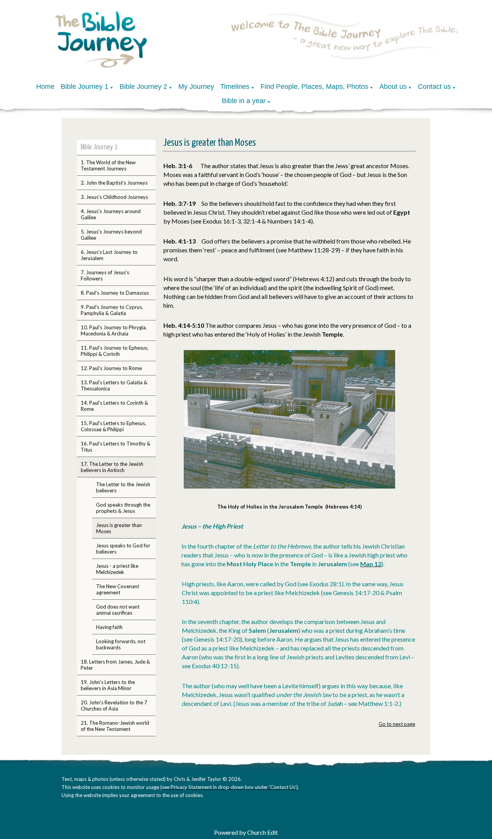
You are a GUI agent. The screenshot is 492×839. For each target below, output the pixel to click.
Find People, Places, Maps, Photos (314, 86)
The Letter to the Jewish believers (123, 487)
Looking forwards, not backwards (120, 644)
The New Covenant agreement (117, 589)
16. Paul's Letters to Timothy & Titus (115, 446)
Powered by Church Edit (246, 832)
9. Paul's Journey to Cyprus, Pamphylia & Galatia (112, 310)
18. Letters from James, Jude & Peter (115, 665)
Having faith (109, 627)
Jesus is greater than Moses (119, 528)
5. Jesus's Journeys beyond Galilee (111, 235)
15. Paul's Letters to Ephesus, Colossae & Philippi (113, 426)
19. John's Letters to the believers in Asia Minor (108, 685)
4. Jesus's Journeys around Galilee (111, 214)
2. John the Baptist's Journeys (114, 183)
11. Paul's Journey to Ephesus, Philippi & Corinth (114, 351)
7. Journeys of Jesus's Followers (105, 275)
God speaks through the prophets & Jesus (123, 508)
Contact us (434, 86)
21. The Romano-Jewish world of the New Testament (115, 726)
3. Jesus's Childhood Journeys (114, 197)
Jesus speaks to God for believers (123, 548)
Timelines (234, 86)
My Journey (196, 86)
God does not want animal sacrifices (118, 610)
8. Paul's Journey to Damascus (115, 293)
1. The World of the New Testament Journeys (108, 165)
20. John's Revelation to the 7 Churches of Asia (114, 705)
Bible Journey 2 (143, 86)
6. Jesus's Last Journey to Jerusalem (109, 255)
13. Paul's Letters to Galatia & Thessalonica (114, 385)
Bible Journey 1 (84, 86)
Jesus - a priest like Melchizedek (117, 569)
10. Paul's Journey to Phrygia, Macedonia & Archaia (114, 330)
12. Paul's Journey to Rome (111, 368)
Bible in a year (244, 101)
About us (393, 86)
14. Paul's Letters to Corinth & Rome (114, 406)
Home (45, 86)
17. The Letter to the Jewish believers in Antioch (112, 467)
